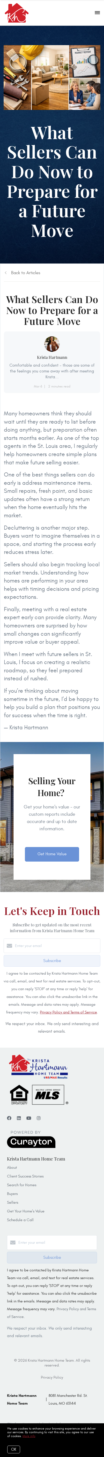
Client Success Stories (25, 1176)
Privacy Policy (52, 1377)
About (12, 1167)
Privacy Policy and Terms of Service (68, 1012)
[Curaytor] (31, 1147)
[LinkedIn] (19, 1118)
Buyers (12, 1194)
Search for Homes (21, 1185)
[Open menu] (97, 13)
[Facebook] (9, 1118)
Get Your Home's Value (26, 1211)
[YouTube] (28, 1118)
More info (28, 1436)
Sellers (12, 1202)
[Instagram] (39, 1118)
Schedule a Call (20, 1220)
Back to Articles (25, 272)
